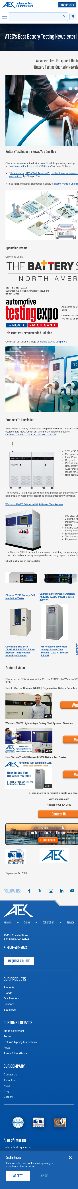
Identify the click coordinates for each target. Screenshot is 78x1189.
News (7, 1085)
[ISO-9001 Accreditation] (59, 1122)
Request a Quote (19, 961)
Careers (8, 1096)
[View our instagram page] (51, 891)
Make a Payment (14, 1030)
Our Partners (11, 998)
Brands (8, 992)
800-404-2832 (67, 5)
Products (9, 987)
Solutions (9, 1004)
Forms (7, 1036)
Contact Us (10, 1074)
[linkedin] (62, 891)
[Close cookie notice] (70, 1157)
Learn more (27, 1166)
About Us (9, 1080)
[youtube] (72, 891)
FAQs (7, 1047)
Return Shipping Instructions (20, 1042)
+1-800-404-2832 (15, 947)
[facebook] (29, 891)
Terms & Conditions (15, 1053)
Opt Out (44, 1176)
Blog (6, 1091)
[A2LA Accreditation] (38, 1122)
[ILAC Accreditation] (18, 1122)
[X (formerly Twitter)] (40, 891)
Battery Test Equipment (17, 1147)
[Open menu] (4, 16)
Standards (10, 1009)
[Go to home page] (17, 5)
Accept (17, 1176)
